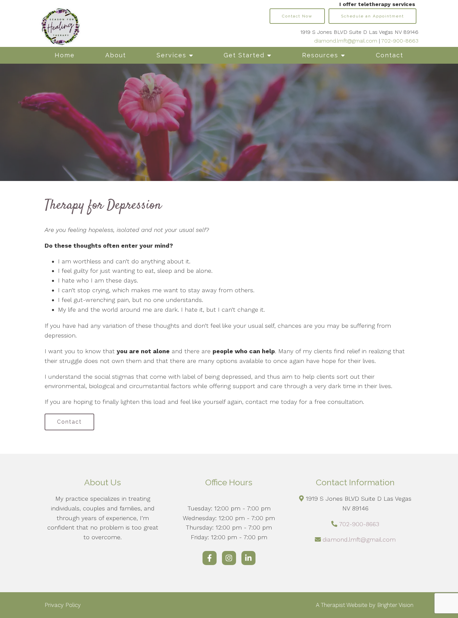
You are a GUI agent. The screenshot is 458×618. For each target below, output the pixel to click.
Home (65, 55)
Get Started (244, 55)
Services (171, 55)
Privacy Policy (63, 605)
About (115, 55)
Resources (320, 55)
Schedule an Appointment (372, 16)
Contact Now (297, 16)
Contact (389, 55)
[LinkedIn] (248, 558)
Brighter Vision (395, 605)
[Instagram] (229, 558)
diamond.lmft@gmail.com (345, 41)
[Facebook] (210, 558)
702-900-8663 (399, 41)
